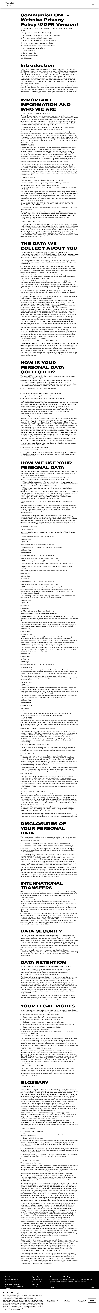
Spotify (35, 1277)
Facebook (36, 1282)
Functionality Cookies (53, 1301)
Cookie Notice (11, 1282)
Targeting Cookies (82, 1301)
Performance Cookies (68, 1301)
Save (92, 1300)
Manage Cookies (12, 1284)
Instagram (37, 1279)
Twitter (35, 1284)
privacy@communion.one (47, 185)
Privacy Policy (11, 1279)
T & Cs (8, 1277)
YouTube (36, 1287)
